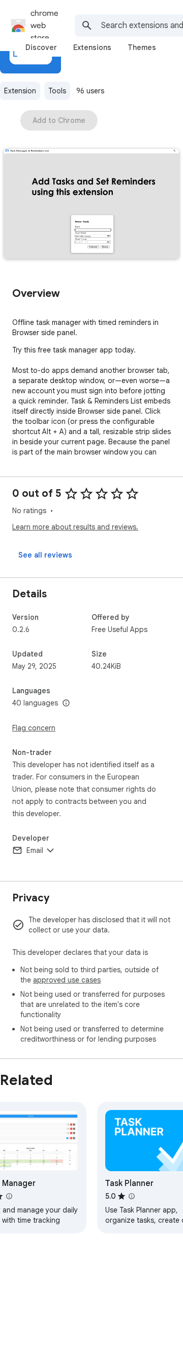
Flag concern (33, 728)
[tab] (41, 47)
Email (34, 850)
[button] (91, 205)
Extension (20, 90)
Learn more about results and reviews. (75, 527)
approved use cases (67, 980)
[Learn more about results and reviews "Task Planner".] (131, 1196)
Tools (57, 90)
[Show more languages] (66, 703)
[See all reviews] (45, 555)
